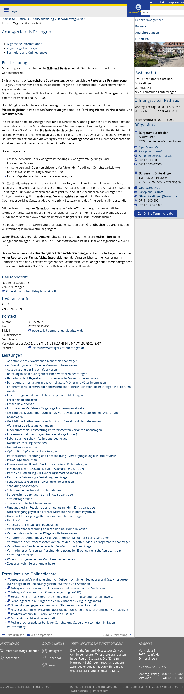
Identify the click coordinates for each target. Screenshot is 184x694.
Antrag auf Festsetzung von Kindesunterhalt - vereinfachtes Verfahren (57, 588)
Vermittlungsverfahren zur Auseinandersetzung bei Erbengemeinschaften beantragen (65, 551)
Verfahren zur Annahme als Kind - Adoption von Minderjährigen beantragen (58, 538)
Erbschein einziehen (20, 404)
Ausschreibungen (147, 32)
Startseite (8, 19)
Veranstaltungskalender (22, 651)
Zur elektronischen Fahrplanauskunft (30, 291)
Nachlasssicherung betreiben (27, 443)
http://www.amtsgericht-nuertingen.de (58, 348)
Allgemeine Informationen (24, 44)
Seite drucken (15, 635)
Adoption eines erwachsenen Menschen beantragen (42, 361)
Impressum (176, 2)
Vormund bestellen (20, 555)
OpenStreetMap (149, 147)
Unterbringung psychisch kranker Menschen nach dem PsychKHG (51, 512)
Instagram (55, 651)
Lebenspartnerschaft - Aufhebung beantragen (38, 438)
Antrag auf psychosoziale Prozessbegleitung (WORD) (45, 592)
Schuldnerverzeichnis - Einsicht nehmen (34, 490)
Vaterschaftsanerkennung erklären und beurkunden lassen (47, 529)
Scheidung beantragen (22, 486)
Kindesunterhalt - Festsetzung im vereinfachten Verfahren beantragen (54, 430)
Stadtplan (12, 658)
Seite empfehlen (41, 635)
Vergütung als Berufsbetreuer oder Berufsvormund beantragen (50, 546)
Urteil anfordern (18, 520)
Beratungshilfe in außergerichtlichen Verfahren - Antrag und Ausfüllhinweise (62, 597)
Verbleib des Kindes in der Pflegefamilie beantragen (42, 533)
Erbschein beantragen (22, 400)
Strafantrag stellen (19, 499)
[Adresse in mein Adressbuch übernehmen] (136, 132)
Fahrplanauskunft (151, 151)
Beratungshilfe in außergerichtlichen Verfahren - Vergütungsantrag (55, 601)
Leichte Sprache (107, 687)
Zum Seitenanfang (115, 635)
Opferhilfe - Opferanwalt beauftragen (32, 451)
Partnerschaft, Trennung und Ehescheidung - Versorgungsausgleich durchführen (62, 456)
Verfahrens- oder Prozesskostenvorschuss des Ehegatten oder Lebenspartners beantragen (69, 542)
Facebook (55, 658)
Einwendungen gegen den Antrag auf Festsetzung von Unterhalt (53, 605)
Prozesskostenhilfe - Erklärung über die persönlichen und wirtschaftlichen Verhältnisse (69, 610)
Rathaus (23, 19)
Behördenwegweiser (71, 19)
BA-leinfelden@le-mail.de (155, 156)
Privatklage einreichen (22, 460)
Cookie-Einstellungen (166, 687)
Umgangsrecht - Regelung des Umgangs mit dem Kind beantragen (52, 507)
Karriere (140, 26)
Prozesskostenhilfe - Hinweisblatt (32, 618)
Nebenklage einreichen (22, 447)
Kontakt (160, 2)
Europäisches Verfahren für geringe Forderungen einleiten (46, 408)
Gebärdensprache (134, 687)
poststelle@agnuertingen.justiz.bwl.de (58, 331)
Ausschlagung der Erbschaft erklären (32, 370)
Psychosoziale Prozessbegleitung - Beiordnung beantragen (46, 469)
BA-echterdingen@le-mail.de (158, 196)
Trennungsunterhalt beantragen (29, 503)
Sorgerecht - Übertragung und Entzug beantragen (41, 494)
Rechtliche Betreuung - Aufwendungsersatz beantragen (44, 473)
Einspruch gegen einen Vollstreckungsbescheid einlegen (45, 395)
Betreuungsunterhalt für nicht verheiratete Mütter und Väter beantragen (56, 382)
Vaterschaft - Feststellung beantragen (32, 525)
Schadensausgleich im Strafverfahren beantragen (40, 482)
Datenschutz (79, 691)
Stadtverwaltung (43, 19)
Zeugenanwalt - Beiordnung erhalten (32, 563)
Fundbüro (142, 39)
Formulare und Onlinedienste (27, 52)
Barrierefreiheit (80, 687)
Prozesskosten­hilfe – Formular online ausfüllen (42, 614)
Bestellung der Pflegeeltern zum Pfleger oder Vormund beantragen (52, 378)
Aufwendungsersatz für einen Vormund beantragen (42, 365)
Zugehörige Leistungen (22, 48)
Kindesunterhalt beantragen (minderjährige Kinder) (42, 434)
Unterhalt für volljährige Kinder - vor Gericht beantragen (45, 516)
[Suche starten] (181, 12)
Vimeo (53, 665)
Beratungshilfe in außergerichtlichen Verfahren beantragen (47, 374)
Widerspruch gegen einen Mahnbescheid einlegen (41, 559)
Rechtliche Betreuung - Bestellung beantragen (38, 477)
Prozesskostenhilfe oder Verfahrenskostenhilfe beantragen (47, 464)
